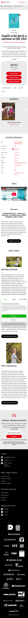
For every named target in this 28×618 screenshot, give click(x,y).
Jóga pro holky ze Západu (14, 122)
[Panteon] (6, 585)
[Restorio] (21, 605)
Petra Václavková (20, 42)
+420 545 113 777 (8, 460)
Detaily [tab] (14, 299)
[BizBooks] (14, 534)
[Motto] (7, 546)
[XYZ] (15, 546)
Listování (14, 30)
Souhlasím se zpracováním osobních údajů (15, 439)
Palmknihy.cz (4, 497)
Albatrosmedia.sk (5, 495)
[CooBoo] (22, 546)
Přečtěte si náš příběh (6, 483)
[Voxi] (6, 553)
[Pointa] (9, 594)
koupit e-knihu (13, 77)
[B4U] (14, 570)
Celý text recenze (14, 241)
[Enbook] (10, 605)
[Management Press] (14, 553)
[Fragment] (8, 574)
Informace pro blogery (6, 478)
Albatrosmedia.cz (5, 492)
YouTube (6, 514)
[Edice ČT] (19, 579)
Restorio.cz (3, 500)
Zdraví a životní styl (8, 6)
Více (8, 235)
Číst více (14, 59)
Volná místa (3, 481)
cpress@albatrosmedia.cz (10, 457)
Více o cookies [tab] (23, 299)
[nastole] (19, 565)
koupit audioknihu (13, 81)
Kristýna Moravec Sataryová (20, 162)
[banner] (8, 2)
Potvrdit (14, 436)
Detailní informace (6, 87)
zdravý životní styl (18, 143)
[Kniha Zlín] (14, 560)
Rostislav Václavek (8, 42)
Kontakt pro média (5, 476)
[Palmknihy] (19, 585)
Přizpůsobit (13, 319)
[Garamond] (8, 601)
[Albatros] (21, 539)
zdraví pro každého (18, 142)
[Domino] (10, 527)
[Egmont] (10, 539)
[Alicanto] (20, 574)
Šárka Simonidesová (14, 124)
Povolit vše (14, 316)
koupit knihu (14, 73)
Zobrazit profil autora (9, 336)
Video (15, 87)
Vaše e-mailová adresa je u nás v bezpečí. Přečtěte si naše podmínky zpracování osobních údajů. (14, 443)
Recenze (21, 87)
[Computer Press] (22, 553)
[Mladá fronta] (21, 594)
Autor (3, 91)
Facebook (6, 512)
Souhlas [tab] (5, 299)
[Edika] (10, 579)
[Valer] (17, 527)
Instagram (6, 509)
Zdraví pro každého (18, 6)
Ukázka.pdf (16, 149)
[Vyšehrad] (9, 565)
